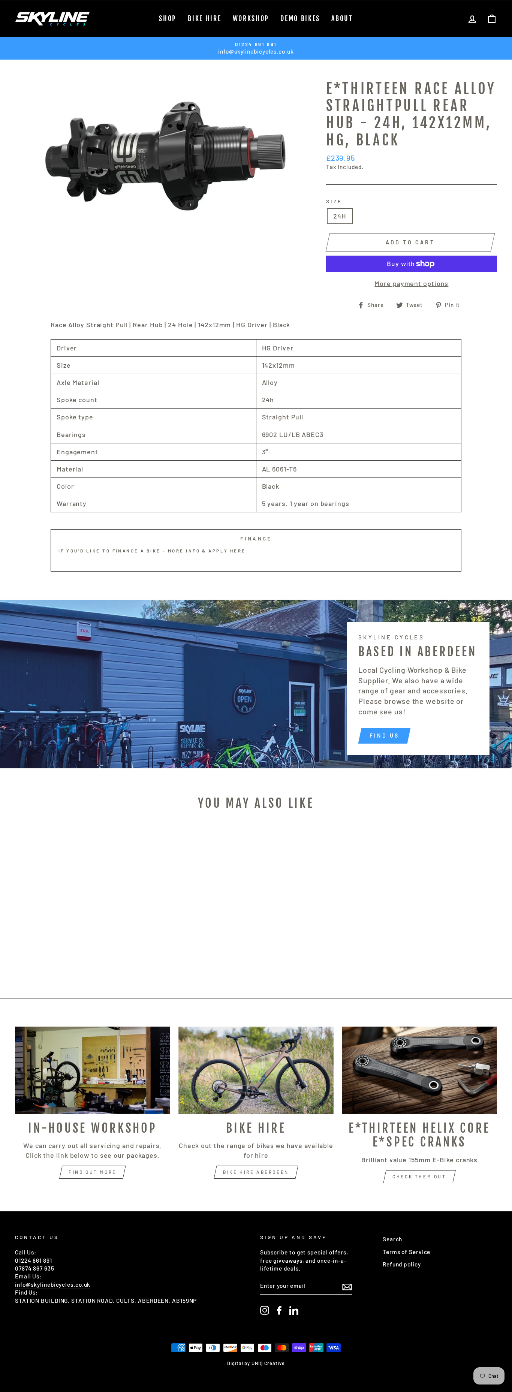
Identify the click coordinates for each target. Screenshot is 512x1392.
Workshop (251, 18)
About (342, 18)
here (238, 550)
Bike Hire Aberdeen (256, 1172)
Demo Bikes (300, 18)
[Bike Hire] (256, 1070)
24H (339, 216)
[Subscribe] (347, 1286)
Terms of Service (406, 1251)
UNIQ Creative (268, 1363)
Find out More (93, 1172)
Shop (168, 18)
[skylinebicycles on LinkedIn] (293, 1310)
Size (334, 201)
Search (392, 1239)
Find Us (384, 735)
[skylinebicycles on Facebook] (279, 1310)
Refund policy (402, 1264)
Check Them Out (419, 1176)
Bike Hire (204, 18)
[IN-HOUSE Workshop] (92, 1070)
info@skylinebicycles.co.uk (52, 1284)
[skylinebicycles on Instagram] (264, 1310)
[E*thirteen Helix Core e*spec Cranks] (419, 1070)
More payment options (411, 283)
